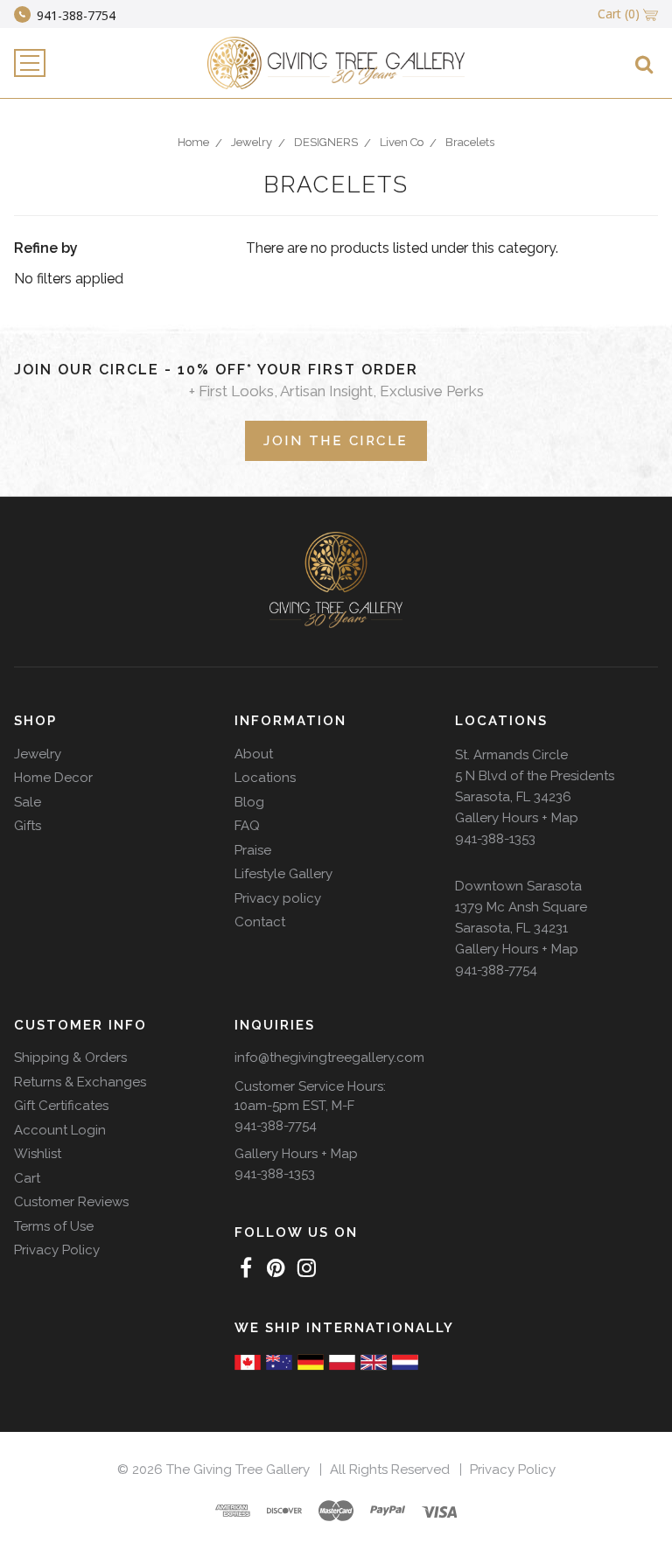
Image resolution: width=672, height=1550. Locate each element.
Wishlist (37, 1154)
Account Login (60, 1130)
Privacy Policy (57, 1250)
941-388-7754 (496, 970)
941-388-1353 (495, 839)
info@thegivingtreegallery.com (329, 1057)
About (253, 754)
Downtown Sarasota (518, 886)
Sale (27, 802)
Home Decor (53, 777)
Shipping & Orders (70, 1057)
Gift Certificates (61, 1106)
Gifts (27, 826)
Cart (27, 1178)
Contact (259, 922)
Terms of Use (54, 1226)
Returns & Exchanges (80, 1082)
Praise (252, 850)
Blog (249, 802)
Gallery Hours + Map (516, 818)
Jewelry (37, 754)
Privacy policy (277, 898)
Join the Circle (336, 441)
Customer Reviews (71, 1202)
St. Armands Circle (511, 755)
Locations (265, 777)
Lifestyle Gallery (283, 874)
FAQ (247, 826)
